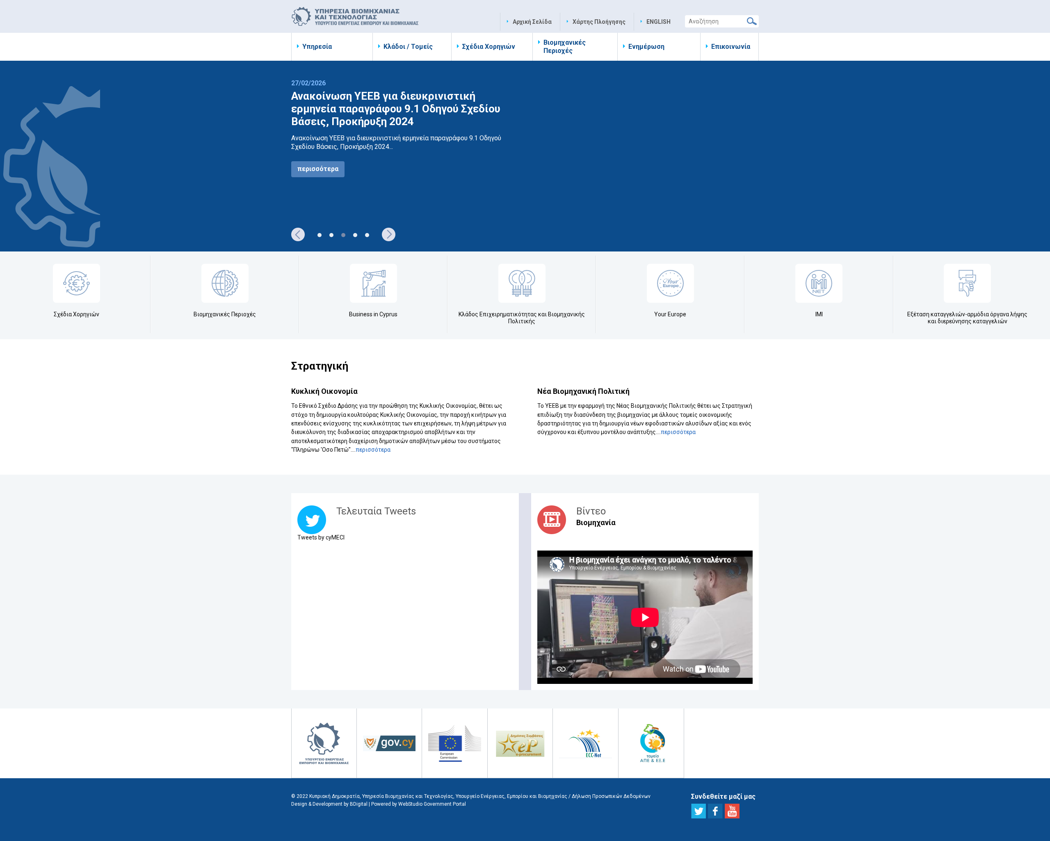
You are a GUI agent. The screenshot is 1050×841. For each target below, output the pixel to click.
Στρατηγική (319, 366)
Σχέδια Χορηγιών (488, 46)
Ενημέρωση (646, 46)
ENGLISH (658, 21)
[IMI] (818, 283)
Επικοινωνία (730, 46)
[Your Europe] (670, 283)
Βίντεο (591, 511)
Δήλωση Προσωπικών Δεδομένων (611, 796)
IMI (819, 314)
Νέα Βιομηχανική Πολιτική (583, 391)
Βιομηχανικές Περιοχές (564, 47)
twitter (698, 811)
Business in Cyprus (373, 314)
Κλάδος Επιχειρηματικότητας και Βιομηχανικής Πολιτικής (522, 318)
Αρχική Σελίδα (532, 21)
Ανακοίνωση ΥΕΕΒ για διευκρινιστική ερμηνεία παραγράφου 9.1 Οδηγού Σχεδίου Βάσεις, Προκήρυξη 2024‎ (395, 109)
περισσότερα (317, 169)
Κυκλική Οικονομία (324, 391)
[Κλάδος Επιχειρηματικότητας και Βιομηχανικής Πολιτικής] (521, 283)
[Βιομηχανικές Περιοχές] (225, 283)
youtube (732, 811)
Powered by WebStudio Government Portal (418, 804)
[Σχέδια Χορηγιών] (76, 283)
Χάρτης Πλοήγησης (599, 21)
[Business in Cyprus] (373, 283)
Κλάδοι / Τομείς (408, 46)
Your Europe (670, 314)
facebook (715, 811)
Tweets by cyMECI (321, 537)
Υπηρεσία (317, 46)
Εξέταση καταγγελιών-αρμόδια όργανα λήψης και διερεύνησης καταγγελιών (967, 318)
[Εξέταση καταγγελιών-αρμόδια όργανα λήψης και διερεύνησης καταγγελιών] (967, 283)
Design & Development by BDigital (329, 804)
